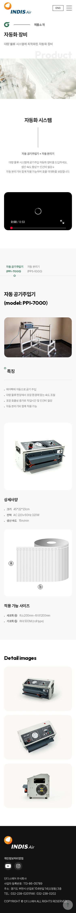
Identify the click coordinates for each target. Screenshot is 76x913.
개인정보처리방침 (14, 858)
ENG (58, 8)
